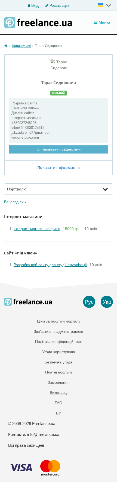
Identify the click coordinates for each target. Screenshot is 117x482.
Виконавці (58, 392)
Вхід (34, 5)
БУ (58, 413)
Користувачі (21, 46)
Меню (103, 22)
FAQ (58, 403)
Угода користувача (58, 352)
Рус (89, 302)
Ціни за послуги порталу (58, 321)
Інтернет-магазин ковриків (37, 228)
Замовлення (59, 382)
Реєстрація (58, 5)
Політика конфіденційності (58, 341)
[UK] (105, 5)
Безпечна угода (58, 362)
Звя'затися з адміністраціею (58, 331)
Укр (107, 302)
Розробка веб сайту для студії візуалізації (50, 265)
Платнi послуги (58, 372)
